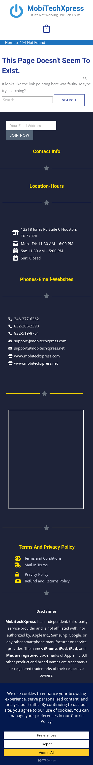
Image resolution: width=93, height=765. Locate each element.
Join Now (19, 135)
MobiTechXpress (55, 8)
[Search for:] (28, 99)
